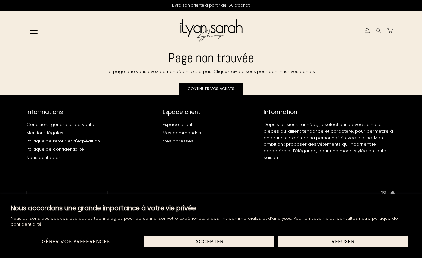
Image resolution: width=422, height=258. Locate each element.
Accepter (209, 241)
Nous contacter (43, 157)
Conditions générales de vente (60, 124)
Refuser (342, 241)
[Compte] (367, 30)
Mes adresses (178, 141)
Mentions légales (44, 133)
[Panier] (390, 30)
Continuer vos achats (211, 88)
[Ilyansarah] (211, 30)
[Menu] (33, 31)
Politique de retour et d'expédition (63, 141)
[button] (378, 30)
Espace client (177, 124)
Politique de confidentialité (55, 149)
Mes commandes (182, 133)
